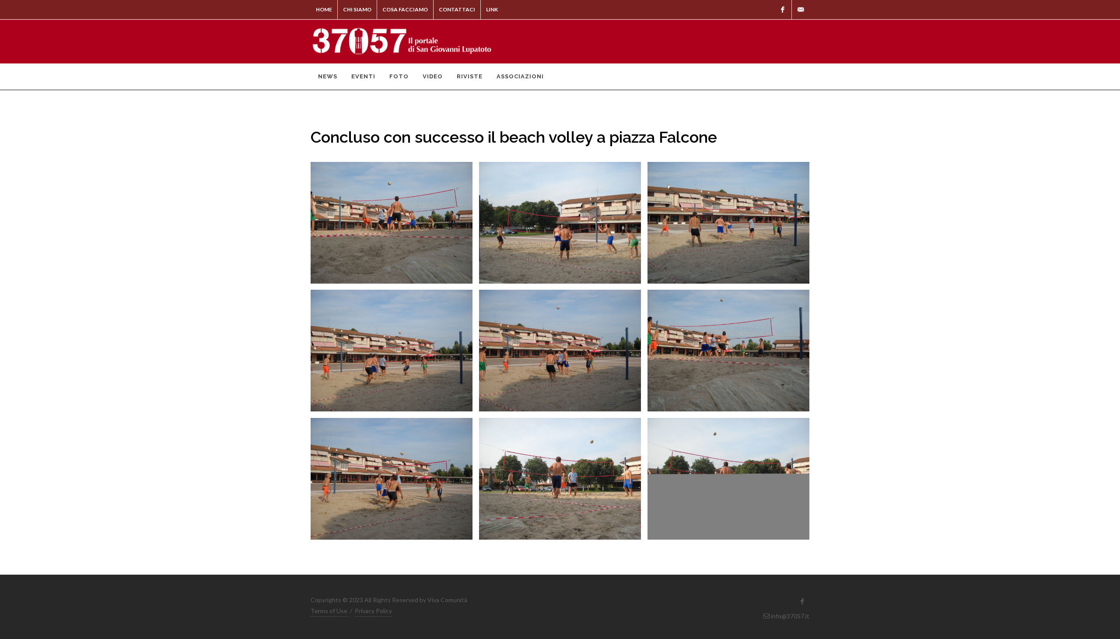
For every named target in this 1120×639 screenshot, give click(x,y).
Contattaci (457, 9)
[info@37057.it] (800, 9)
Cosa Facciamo (405, 9)
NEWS (327, 76)
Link (492, 9)
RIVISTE (470, 76)
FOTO (399, 76)
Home (324, 9)
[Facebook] (782, 9)
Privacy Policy (373, 610)
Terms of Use (329, 610)
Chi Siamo (357, 9)
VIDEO (433, 76)
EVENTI (363, 76)
